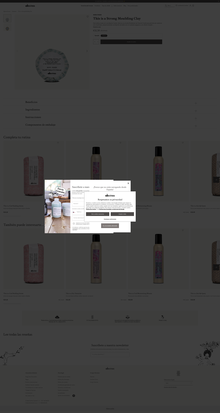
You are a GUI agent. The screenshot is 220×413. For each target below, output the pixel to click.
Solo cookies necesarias (97, 214)
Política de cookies (91, 209)
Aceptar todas (122, 214)
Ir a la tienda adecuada (110, 226)
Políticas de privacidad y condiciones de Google (111, 209)
